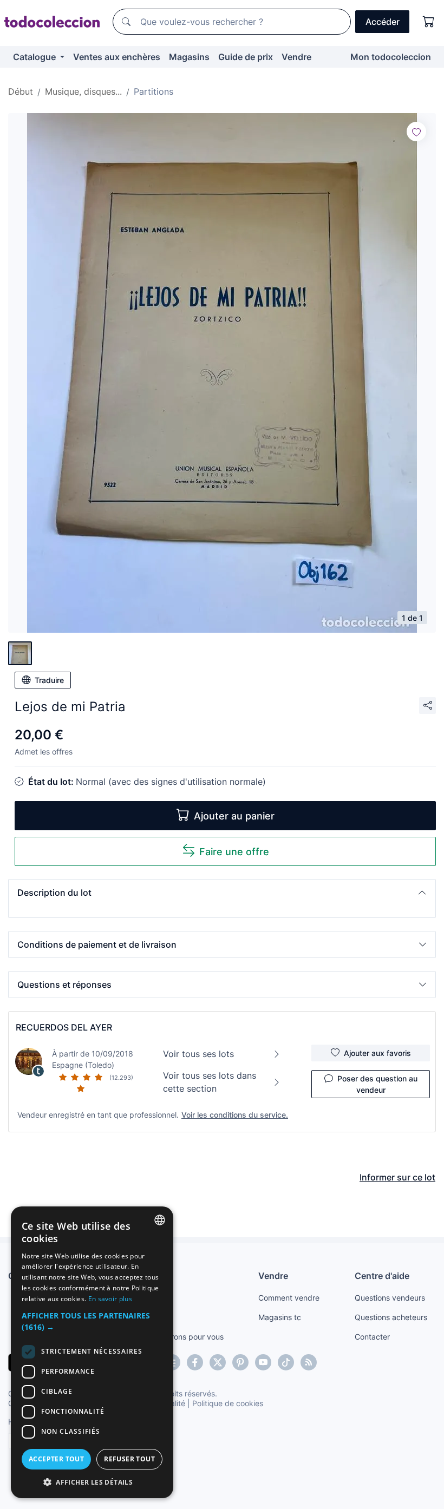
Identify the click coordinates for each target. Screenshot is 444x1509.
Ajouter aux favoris (377, 1053)
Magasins (189, 56)
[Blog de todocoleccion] (309, 1362)
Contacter (372, 1336)
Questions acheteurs (391, 1317)
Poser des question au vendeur (377, 1084)
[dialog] (92, 1352)
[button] (222, 892)
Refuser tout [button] (129, 1459)
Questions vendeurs (390, 1297)
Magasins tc (279, 1317)
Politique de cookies (227, 1403)
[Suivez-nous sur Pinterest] (240, 1362)
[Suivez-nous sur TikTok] (286, 1362)
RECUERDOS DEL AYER (64, 1027)
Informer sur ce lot (397, 1177)
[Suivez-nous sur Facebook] (195, 1362)
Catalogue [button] (35, 56)
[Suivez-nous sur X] (218, 1362)
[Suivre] (416, 131)
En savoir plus (110, 1298)
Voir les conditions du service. (234, 1114)
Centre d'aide (382, 1275)
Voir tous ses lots (198, 1053)
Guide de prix (245, 56)
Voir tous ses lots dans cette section (209, 1082)
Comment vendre (288, 1297)
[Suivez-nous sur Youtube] (263, 1362)
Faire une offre (234, 851)
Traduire (49, 680)
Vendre (296, 56)
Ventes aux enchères (116, 56)
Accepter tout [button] (56, 1459)
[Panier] (428, 22)
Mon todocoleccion (390, 56)
